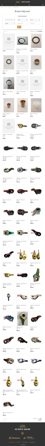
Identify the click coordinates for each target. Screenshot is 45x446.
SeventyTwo (23, 444)
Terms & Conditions (25, 442)
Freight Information (32, 442)
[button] (10, 20)
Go (19, 27)
